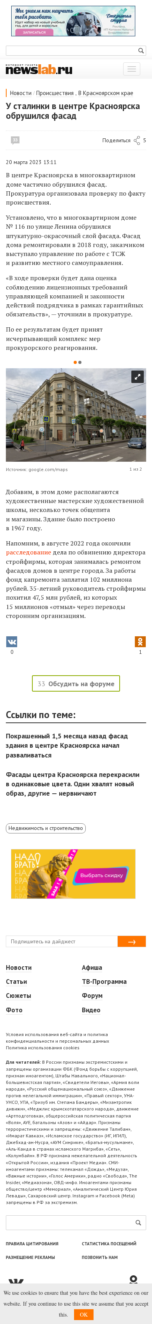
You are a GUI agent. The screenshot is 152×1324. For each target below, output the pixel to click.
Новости (21, 93)
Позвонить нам (100, 1257)
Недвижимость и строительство (46, 827)
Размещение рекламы (30, 1257)
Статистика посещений (109, 1243)
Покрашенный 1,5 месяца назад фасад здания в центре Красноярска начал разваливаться (67, 745)
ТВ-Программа (104, 981)
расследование (28, 552)
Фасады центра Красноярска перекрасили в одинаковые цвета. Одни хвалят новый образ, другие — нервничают (73, 784)
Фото (14, 1010)
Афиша (92, 967)
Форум (92, 995)
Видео (91, 1010)
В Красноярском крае (105, 93)
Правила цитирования (32, 1243)
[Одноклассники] (136, 1282)
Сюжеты (18, 995)
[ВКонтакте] (66, 1282)
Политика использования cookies (43, 1047)
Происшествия (55, 93)
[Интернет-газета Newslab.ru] (39, 68)
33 (15, 140)
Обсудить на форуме (81, 683)
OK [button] (84, 1314)
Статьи (16, 981)
